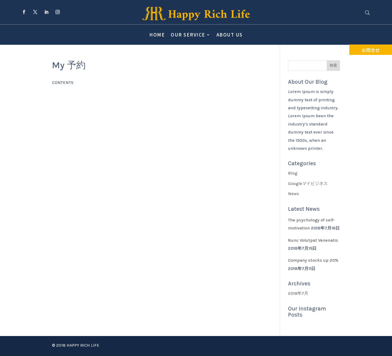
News (293, 193)
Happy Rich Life (83, 345)
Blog (292, 173)
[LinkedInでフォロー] (46, 12)
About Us (230, 34)
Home (157, 34)
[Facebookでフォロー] (24, 12)
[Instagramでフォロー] (57, 12)
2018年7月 (298, 293)
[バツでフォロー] (35, 12)
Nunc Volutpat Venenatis (313, 240)
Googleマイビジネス (308, 183)
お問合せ (371, 50)
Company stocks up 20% (313, 260)
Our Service (188, 34)
